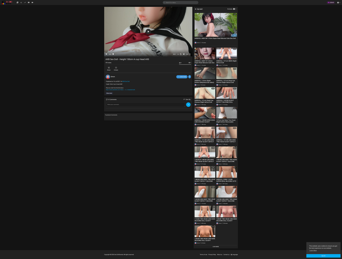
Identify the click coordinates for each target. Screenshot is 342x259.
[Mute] (184, 54)
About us (219, 254)
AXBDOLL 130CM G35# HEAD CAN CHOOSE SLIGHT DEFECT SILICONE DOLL (205, 122)
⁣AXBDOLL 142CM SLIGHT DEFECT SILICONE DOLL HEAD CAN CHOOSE (225, 102)
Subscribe (182, 76)
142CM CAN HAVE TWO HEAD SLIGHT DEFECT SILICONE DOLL (205, 201)
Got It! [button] (323, 256)
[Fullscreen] (190, 54)
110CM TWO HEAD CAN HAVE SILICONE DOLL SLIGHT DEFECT (205, 220)
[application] (148, 31)
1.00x (178, 54)
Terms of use (203, 254)
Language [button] (235, 254)
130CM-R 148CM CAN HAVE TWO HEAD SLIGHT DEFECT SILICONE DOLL (204, 161)
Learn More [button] (313, 250)
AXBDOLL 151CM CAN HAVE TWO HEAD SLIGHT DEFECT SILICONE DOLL (204, 141)
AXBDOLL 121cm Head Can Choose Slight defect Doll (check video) (225, 82)
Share (109, 70)
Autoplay (229, 9)
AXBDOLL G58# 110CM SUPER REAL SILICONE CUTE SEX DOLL (226, 181)
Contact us (226, 254)
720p (186, 47)
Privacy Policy (212, 254)
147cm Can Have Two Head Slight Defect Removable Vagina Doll (225, 122)
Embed (116, 70)
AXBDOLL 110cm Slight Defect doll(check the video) (204, 81)
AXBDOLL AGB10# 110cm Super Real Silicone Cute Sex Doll (215, 38)
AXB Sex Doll (125, 81)
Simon (113, 77)
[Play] (106, 54)
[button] (339, 2)
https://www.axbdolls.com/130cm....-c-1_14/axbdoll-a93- (120, 89)
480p (186, 49)
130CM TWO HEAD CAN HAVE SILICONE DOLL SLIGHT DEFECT (226, 220)
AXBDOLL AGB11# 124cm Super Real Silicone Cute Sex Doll (204, 62)
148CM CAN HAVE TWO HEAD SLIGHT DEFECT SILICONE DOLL (226, 161)
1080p (187, 54)
